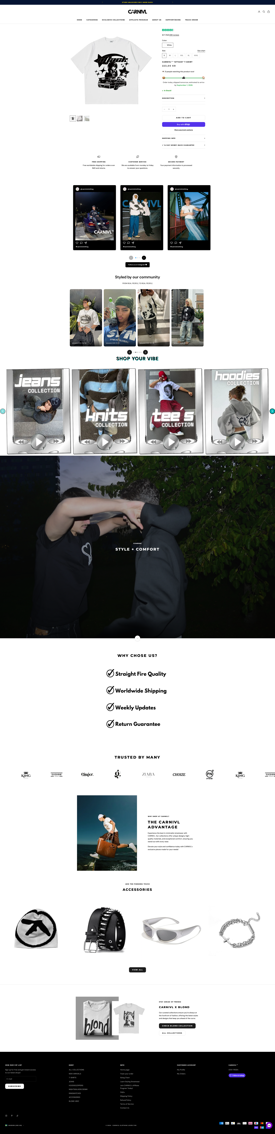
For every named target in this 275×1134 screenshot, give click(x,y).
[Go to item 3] (87, 118)
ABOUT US (156, 20)
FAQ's (122, 1092)
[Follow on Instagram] (6, 1116)
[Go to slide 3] (137, 352)
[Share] (85, 243)
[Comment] (81, 243)
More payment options (183, 130)
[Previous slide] (129, 352)
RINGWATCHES (75, 1093)
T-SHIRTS (72, 1077)
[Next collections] (272, 411)
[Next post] (144, 258)
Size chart (201, 51)
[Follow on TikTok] (17, 1116)
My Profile (181, 1070)
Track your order (126, 1074)
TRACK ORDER (191, 20)
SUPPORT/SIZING (173, 20)
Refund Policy (125, 1100)
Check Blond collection (177, 1026)
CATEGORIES (92, 20)
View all (137, 970)
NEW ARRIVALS (75, 1074)
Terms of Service (127, 1104)
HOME (79, 20)
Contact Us (124, 1108)
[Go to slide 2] (135, 352)
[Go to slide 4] (139, 352)
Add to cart (183, 118)
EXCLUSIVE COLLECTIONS (113, 20)
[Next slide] (145, 352)
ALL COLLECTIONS (76, 1070)
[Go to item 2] (80, 118)
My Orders (181, 1074)
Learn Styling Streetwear (130, 1081)
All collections (172, 1033)
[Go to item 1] (73, 118)
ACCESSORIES (74, 1097)
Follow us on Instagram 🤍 (137, 265)
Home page (124, 1070)
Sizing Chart (125, 1077)
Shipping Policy (126, 1096)
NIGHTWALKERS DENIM (78, 1089)
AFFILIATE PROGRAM (138, 20)
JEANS (71, 1081)
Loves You (132, 1125)
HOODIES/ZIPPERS (76, 1085)
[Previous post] (131, 258)
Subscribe (14, 1086)
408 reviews (174, 35)
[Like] (77, 243)
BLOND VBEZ (74, 1101)
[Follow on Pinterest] (12, 1116)
